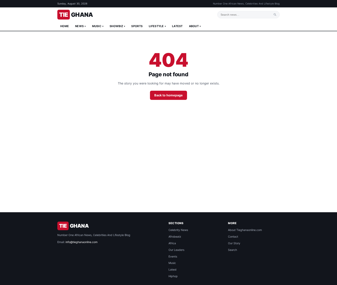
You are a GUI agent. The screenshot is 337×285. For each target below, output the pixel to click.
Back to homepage (168, 95)
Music (98, 26)
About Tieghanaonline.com (245, 230)
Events (172, 256)
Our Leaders (176, 249)
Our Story (234, 243)
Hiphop (173, 276)
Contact (233, 236)
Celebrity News (178, 230)
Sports (137, 26)
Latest (177, 26)
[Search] (274, 14)
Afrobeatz (174, 236)
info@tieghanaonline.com (82, 242)
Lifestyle (157, 26)
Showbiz (117, 26)
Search (232, 249)
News (80, 26)
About (195, 26)
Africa (172, 243)
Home (64, 26)
